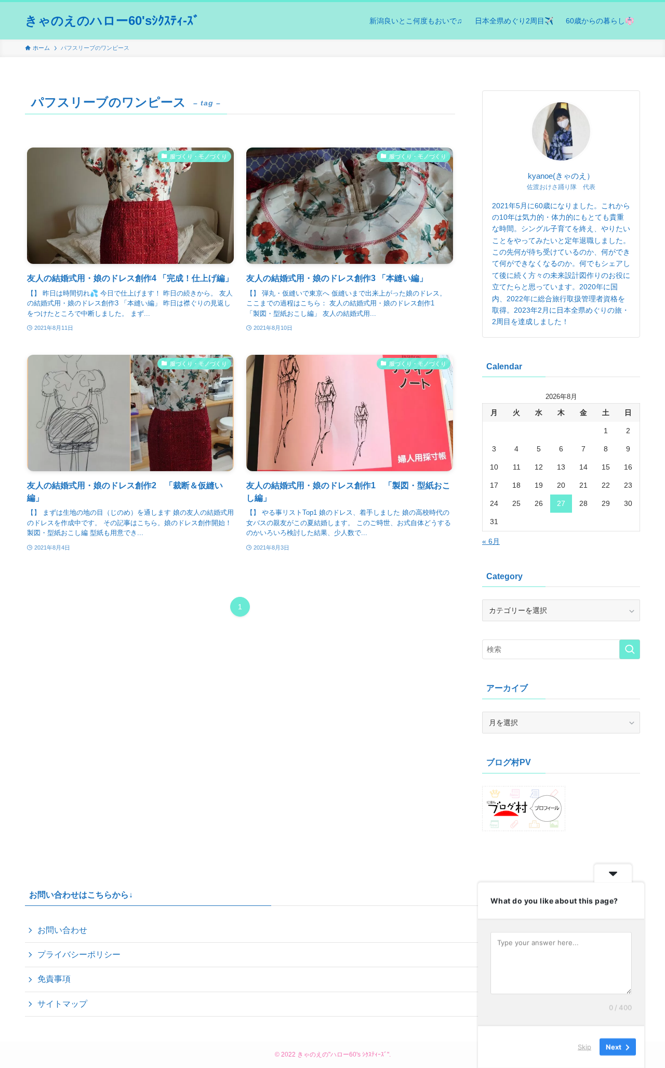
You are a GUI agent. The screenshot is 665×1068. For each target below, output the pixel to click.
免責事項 (54, 978)
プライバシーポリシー (79, 954)
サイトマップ (62, 1003)
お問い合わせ (62, 930)
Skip (584, 1047)
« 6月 (491, 541)
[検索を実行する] (629, 649)
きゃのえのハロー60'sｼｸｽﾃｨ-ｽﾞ (112, 21)
